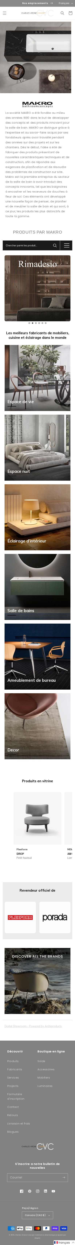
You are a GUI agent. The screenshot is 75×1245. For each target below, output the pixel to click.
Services (13, 1077)
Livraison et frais (18, 1123)
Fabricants (14, 1069)
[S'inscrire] (64, 1178)
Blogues (13, 1132)
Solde (41, 1061)
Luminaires (45, 1086)
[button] (5, 13)
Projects (13, 1086)
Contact (13, 1107)
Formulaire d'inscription (16, 1096)
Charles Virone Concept (24, 1235)
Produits (13, 1061)
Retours (12, 1115)
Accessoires (46, 1069)
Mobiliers (44, 1077)
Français (64, 3)
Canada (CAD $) (35, 1215)
